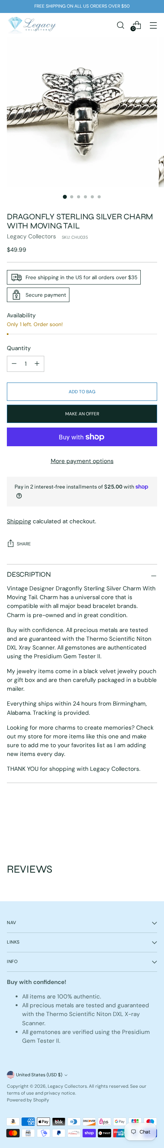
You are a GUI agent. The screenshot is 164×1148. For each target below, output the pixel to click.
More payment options (82, 461)
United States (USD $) (39, 1075)
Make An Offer (82, 414)
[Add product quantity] (14, 363)
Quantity (19, 348)
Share (24, 544)
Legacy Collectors (31, 236)
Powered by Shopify (28, 1100)
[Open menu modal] (153, 25)
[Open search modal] (120, 25)
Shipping (19, 521)
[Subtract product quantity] (37, 363)
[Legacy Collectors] (31, 25)
